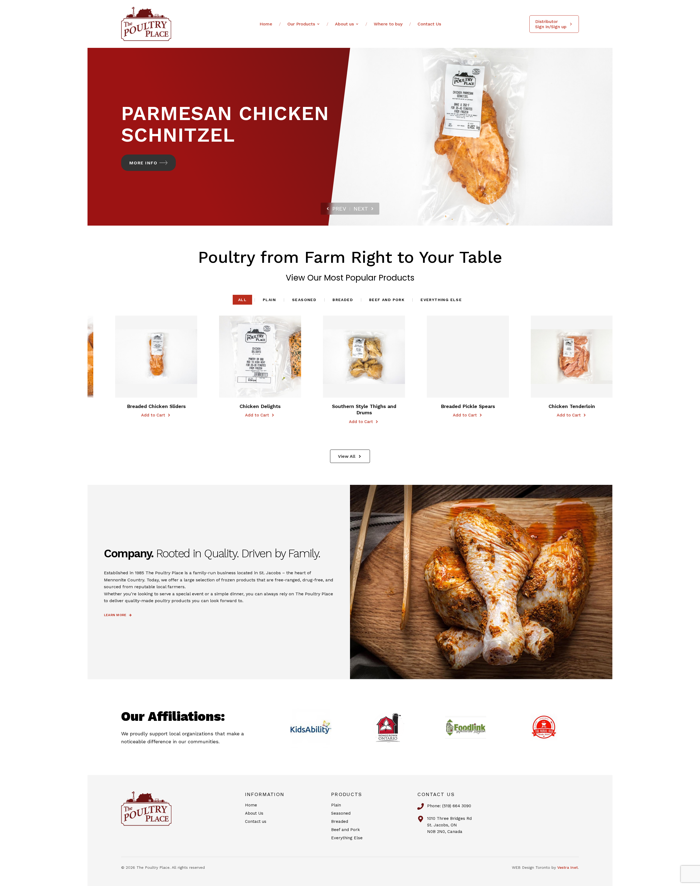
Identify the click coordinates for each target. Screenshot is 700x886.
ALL (242, 300)
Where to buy (388, 24)
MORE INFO (143, 162)
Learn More (115, 615)
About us (344, 24)
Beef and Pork (386, 300)
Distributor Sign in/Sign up (551, 24)
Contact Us (429, 24)
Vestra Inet (567, 867)
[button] (135, 357)
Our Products (301, 24)
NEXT (361, 208)
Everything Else (441, 300)
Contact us (255, 821)
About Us (254, 813)
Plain (269, 300)
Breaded (342, 300)
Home (265, 24)
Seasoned (304, 300)
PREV (339, 208)
